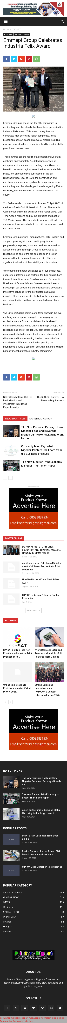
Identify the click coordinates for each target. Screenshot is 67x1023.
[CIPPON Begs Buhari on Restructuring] (11, 870)
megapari (23, 1018)
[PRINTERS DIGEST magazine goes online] (11, 839)
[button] (62, 21)
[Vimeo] (42, 1008)
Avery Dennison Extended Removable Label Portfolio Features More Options (49, 653)
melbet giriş (50, 1018)
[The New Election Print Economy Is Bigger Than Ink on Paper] (11, 465)
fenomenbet (6, 1021)
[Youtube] (60, 1008)
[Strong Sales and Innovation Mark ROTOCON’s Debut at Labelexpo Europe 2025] (49, 672)
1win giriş (18, 1021)
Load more (32, 610)
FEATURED (16, 29)
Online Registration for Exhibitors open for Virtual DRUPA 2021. (17, 688)
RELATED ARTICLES (15, 418)
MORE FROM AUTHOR (40, 418)
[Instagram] (16, 1008)
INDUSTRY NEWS (22, 34)
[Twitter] (33, 1008)
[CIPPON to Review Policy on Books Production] (11, 599)
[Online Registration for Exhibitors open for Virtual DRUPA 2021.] (17, 672)
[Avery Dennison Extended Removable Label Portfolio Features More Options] (49, 637)
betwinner (5, 1018)
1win (25, 1021)
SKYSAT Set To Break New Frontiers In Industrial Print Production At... (17, 653)
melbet (14, 1018)
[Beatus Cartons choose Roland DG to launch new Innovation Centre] (11, 855)
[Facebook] (7, 1008)
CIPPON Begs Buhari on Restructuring (42, 867)
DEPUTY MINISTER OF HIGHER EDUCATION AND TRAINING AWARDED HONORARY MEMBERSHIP (41, 550)
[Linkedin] (24, 1008)
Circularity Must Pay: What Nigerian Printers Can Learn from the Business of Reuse (41, 450)
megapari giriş (36, 1018)
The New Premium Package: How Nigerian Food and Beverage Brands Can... (41, 781)
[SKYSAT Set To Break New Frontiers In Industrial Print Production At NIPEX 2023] (17, 637)
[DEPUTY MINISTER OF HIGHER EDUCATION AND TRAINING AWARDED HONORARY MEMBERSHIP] (11, 550)
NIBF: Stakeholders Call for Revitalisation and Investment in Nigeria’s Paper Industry (17, 402)
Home (6, 29)
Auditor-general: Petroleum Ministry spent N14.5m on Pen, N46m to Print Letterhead (41, 566)
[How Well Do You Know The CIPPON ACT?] (11, 583)
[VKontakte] (51, 1008)
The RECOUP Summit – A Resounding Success (50, 399)
